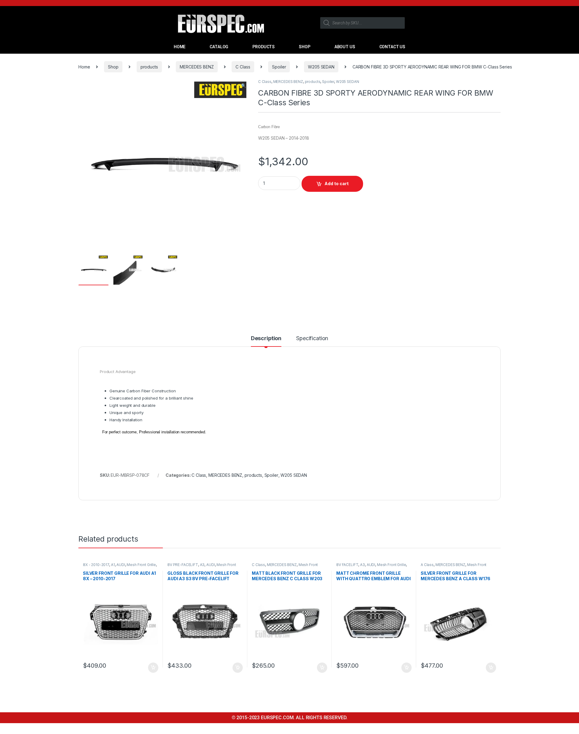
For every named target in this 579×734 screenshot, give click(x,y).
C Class (243, 66)
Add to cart (336, 183)
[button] (243, 85)
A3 (202, 564)
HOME (179, 46)
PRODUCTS (263, 46)
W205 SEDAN (321, 66)
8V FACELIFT (347, 564)
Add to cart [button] (153, 668)
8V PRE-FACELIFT (182, 564)
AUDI (120, 564)
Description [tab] (266, 338)
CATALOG (219, 46)
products (149, 66)
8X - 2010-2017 (96, 564)
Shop (113, 66)
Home (84, 66)
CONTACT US (392, 46)
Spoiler (279, 66)
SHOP (304, 46)
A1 (113, 564)
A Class (427, 564)
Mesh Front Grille (141, 564)
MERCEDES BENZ (197, 66)
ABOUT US (344, 46)
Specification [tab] (312, 338)
